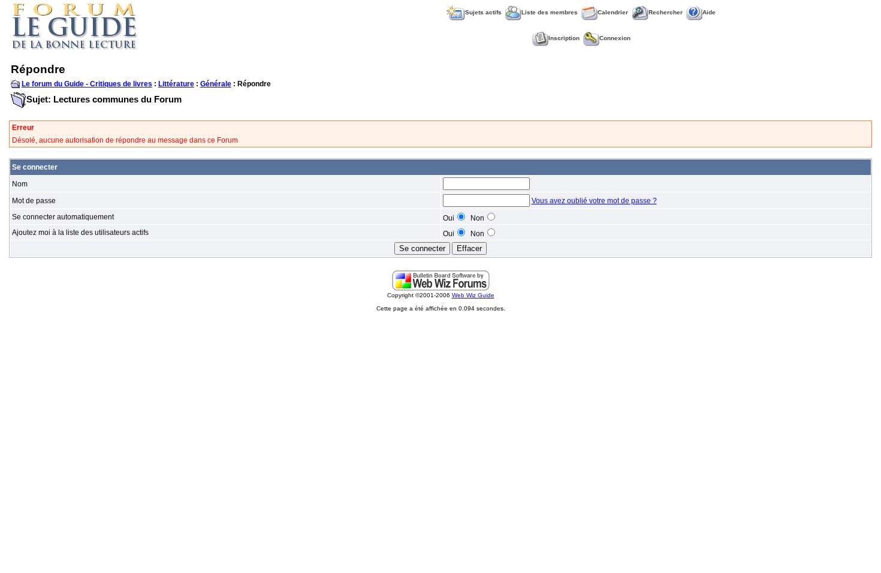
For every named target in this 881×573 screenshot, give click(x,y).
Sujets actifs (483, 12)
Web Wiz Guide (473, 295)
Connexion (614, 38)
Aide (709, 12)
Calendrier (613, 12)
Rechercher (665, 12)
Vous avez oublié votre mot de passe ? (594, 201)
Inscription (564, 38)
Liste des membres (549, 12)
